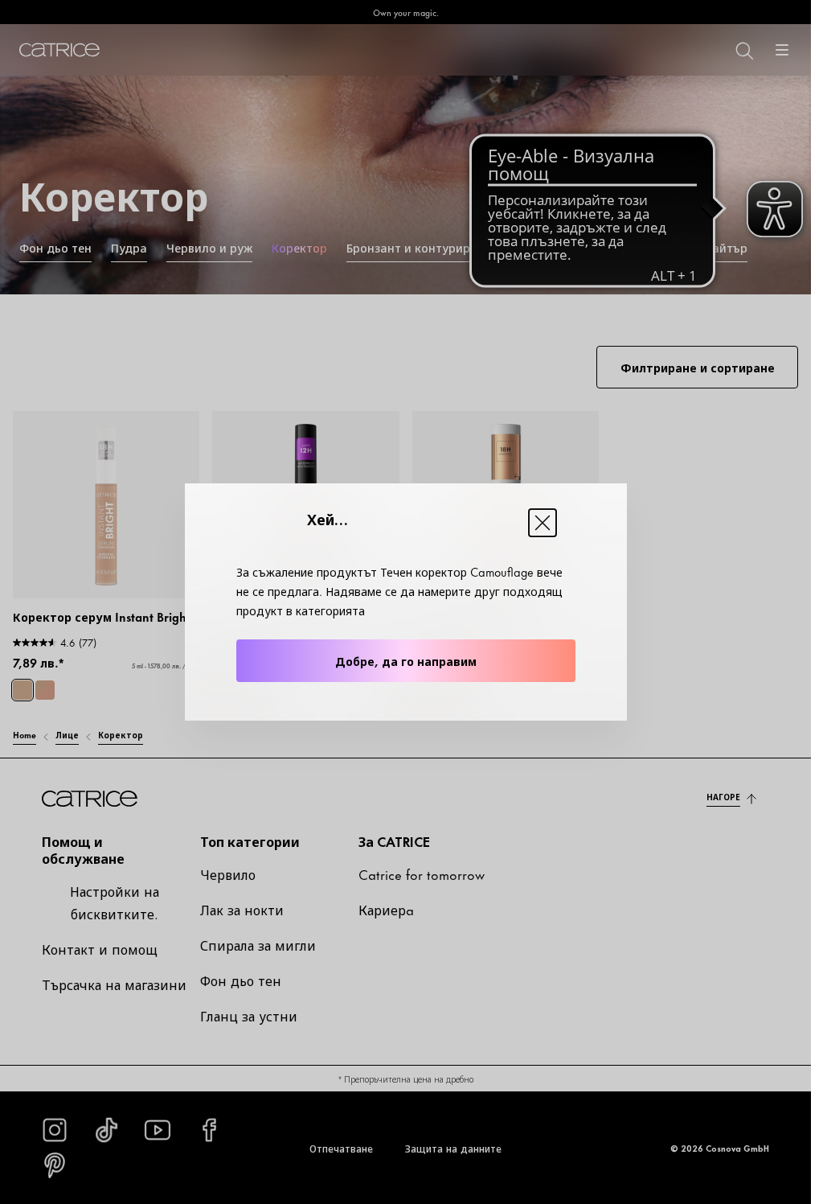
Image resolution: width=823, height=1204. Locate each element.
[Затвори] (542, 522)
